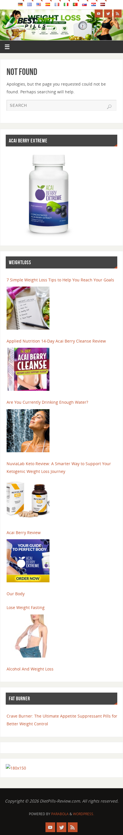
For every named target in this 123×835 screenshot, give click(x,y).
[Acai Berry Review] (28, 560)
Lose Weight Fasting (26, 607)
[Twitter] (108, 13)
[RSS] (118, 13)
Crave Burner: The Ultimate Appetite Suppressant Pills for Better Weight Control (62, 719)
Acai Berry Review (24, 532)
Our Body (16, 593)
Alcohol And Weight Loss (30, 669)
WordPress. (83, 813)
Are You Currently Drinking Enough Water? (47, 402)
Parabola (60, 813)
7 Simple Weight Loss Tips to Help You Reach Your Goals (60, 280)
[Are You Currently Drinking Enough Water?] (28, 430)
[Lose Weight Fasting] (28, 636)
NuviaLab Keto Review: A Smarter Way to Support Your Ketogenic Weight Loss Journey (59, 467)
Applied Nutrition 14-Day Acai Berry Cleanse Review (56, 341)
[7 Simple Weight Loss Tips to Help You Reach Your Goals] (28, 308)
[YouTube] (99, 13)
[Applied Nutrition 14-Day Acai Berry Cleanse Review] (28, 369)
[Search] (109, 107)
